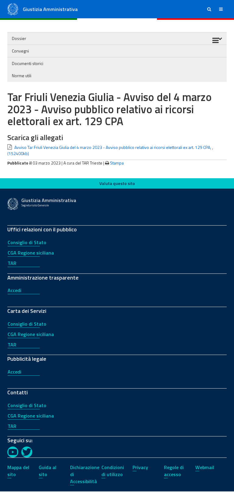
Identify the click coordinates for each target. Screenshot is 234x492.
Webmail (204, 467)
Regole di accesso (174, 471)
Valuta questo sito (117, 183)
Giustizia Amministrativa (50, 9)
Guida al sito (47, 471)
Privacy (140, 467)
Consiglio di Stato (27, 242)
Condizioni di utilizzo (112, 471)
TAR (12, 263)
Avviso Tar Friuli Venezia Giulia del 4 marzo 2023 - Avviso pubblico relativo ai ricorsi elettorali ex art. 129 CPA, (112, 147)
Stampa (117, 163)
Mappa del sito (18, 471)
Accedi (14, 290)
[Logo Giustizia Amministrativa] (12, 8)
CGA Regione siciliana (31, 252)
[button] (209, 9)
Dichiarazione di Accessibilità (84, 474)
